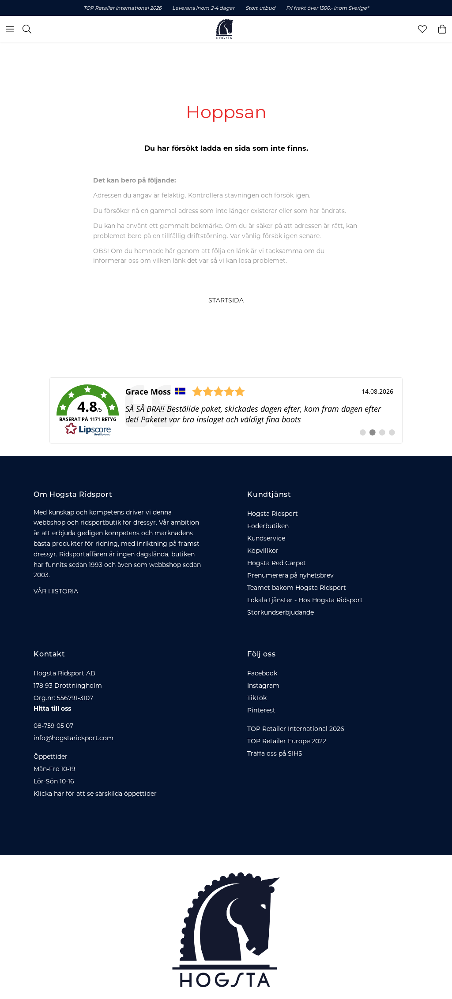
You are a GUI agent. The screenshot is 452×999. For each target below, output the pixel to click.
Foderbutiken (268, 526)
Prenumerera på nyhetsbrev (290, 575)
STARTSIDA (226, 300)
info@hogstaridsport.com (73, 738)
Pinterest (261, 710)
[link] (226, 410)
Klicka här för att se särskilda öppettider (95, 794)
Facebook (262, 673)
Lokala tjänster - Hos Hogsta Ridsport (305, 600)
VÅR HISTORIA (56, 591)
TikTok (257, 698)
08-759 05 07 (53, 726)
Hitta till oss (52, 708)
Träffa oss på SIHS (274, 753)
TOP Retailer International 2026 (295, 729)
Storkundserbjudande (280, 612)
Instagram (263, 686)
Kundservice (266, 538)
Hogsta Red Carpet (276, 563)
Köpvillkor (263, 551)
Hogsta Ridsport (272, 514)
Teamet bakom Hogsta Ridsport (296, 588)
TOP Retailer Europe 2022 (286, 741)
